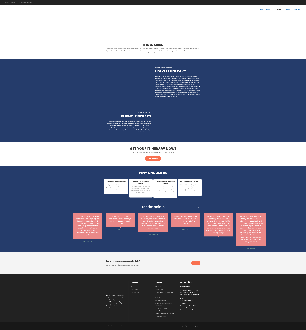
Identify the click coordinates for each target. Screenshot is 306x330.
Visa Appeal (158, 295)
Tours (288, 9)
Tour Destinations (160, 316)
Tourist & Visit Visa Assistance (164, 292)
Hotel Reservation (160, 300)
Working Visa (159, 287)
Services (278, 9)
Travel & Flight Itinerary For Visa (164, 313)
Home (261, 9)
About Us (269, 9)
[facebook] (297, 2)
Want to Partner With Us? (138, 295)
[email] (294, 2)
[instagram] (302, 2)
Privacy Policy (135, 292)
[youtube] (299, 2)
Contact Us (298, 9)
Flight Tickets (159, 298)
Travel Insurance (160, 311)
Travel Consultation (161, 308)
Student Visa (159, 289)
